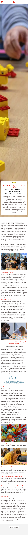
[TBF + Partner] (14, 2)
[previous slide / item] (2, 261)
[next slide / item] (26, 261)
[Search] (21, 2)
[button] (12, 440)
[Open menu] (2, 2)
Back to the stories (14, 527)
